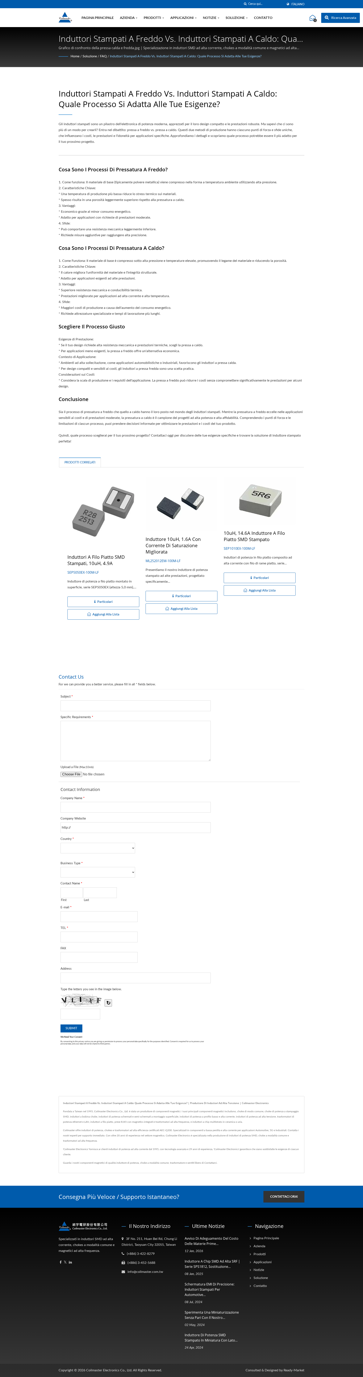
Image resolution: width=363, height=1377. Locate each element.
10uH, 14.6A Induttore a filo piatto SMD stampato (254, 536)
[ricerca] (245, 4)
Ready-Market (294, 1370)
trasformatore (177, 1163)
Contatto (263, 18)
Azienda (127, 18)
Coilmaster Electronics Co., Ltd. (109, 1370)
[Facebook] (61, 1262)
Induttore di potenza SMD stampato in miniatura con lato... (211, 1338)
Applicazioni (182, 18)
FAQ (103, 56)
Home (75, 56)
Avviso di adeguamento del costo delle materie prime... (211, 1241)
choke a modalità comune (154, 1163)
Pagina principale (98, 18)
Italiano (297, 4)
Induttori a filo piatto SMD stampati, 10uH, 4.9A (96, 560)
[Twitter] (65, 1262)
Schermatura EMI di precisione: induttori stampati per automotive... (209, 1289)
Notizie (210, 18)
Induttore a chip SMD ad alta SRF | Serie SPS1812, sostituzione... (212, 1264)
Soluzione (236, 18)
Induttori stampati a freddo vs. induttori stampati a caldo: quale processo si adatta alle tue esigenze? (186, 56)
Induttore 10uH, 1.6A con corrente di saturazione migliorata (173, 545)
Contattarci (210, 1163)
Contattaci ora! (284, 1196)
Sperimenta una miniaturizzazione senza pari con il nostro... (212, 1315)
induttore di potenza (127, 1163)
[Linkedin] (70, 1262)
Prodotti (153, 18)
